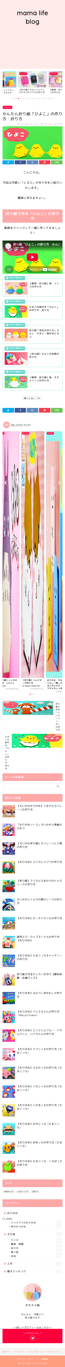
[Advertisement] (32, 50)
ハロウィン (22, 1191)
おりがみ (7, 107)
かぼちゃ (8, 1191)
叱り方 (35, 1248)
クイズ (35, 1240)
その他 (33, 1234)
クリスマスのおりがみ (35, 1222)
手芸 (35, 1256)
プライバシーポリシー (26, 1359)
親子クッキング (33, 1271)
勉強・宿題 (35, 1243)
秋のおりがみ (35, 1226)
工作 (35, 1191)
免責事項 (44, 1359)
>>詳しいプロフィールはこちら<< (32, 1327)
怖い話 (35, 1252)
